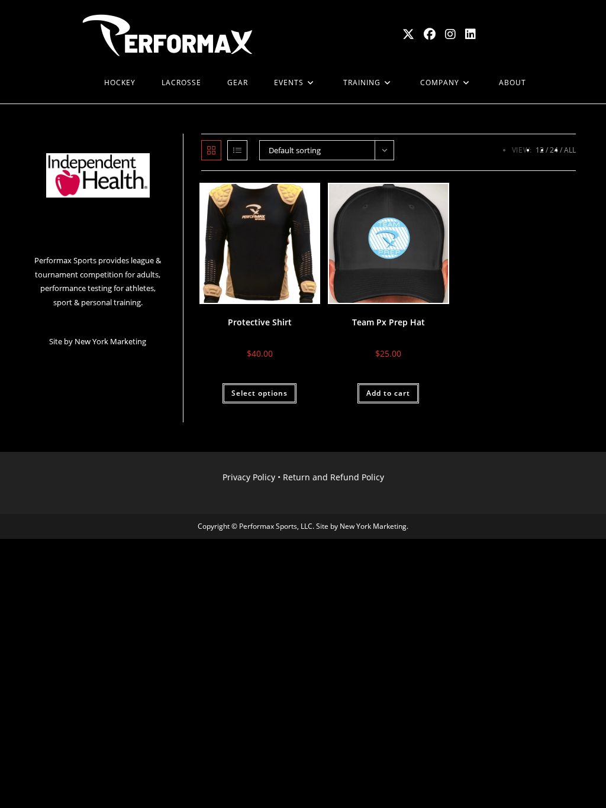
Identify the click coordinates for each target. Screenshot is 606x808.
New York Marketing (110, 341)
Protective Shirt (260, 322)
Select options (259, 393)
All (570, 150)
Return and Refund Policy (333, 477)
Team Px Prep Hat (388, 322)
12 (540, 150)
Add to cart (388, 393)
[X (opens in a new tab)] (408, 34)
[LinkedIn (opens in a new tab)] (470, 34)
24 (554, 150)
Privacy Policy (249, 477)
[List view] (237, 150)
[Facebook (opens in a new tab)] (429, 34)
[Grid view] (211, 150)
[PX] (78, 83)
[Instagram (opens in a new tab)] (450, 34)
